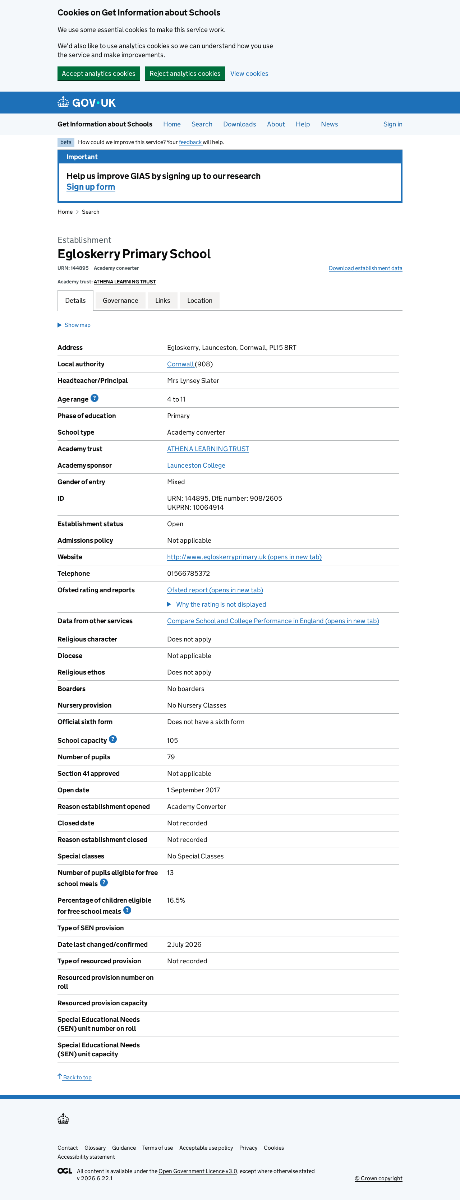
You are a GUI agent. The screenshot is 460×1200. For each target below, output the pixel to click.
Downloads (239, 124)
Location (199, 300)
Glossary (95, 1147)
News (329, 124)
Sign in (392, 124)
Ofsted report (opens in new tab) (215, 590)
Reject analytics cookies (185, 73)
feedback (191, 142)
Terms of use (157, 1147)
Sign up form (90, 186)
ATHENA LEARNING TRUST (125, 281)
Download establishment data (365, 268)
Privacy (248, 1147)
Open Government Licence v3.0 (197, 1171)
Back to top (77, 1077)
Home (172, 124)
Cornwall (181, 364)
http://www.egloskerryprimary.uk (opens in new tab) (244, 557)
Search (202, 124)
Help (303, 124)
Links (162, 300)
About (276, 124)
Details (75, 300)
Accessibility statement (86, 1156)
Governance (120, 300)
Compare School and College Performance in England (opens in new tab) (273, 621)
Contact (68, 1147)
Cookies (274, 1147)
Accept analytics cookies (98, 73)
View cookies (249, 73)
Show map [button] (78, 324)
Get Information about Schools (105, 124)
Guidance (124, 1147)
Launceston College (196, 465)
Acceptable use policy (206, 1147)
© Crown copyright (378, 1178)
